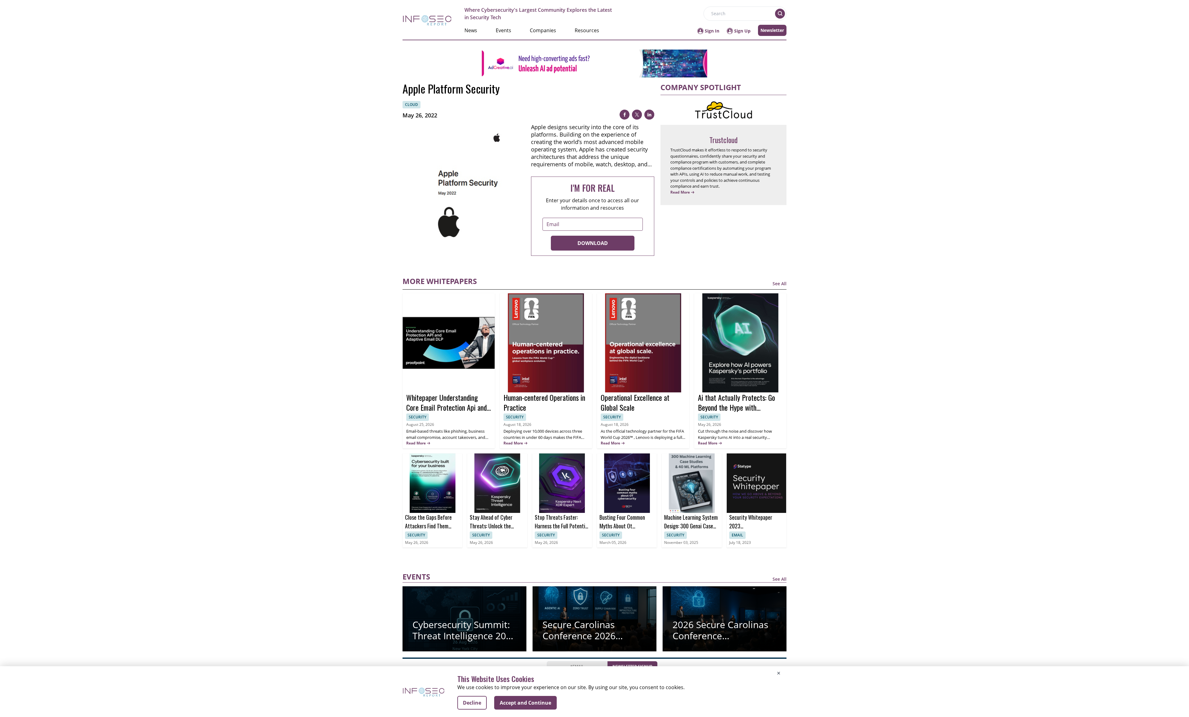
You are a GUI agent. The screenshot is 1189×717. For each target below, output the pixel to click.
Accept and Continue (525, 702)
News (470, 30)
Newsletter (772, 30)
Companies (543, 30)
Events (503, 30)
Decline (472, 702)
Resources (587, 30)
